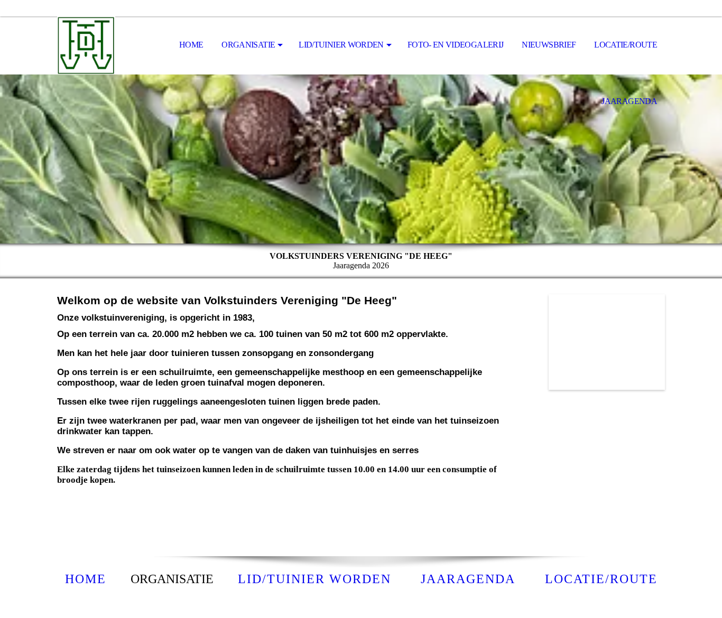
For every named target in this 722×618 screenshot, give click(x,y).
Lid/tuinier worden (341, 44)
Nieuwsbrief (549, 44)
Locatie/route (625, 44)
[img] (110, 45)
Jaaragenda (629, 101)
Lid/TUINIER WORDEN (314, 579)
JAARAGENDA (468, 579)
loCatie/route (601, 579)
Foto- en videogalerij (456, 44)
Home (191, 44)
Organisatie (248, 44)
